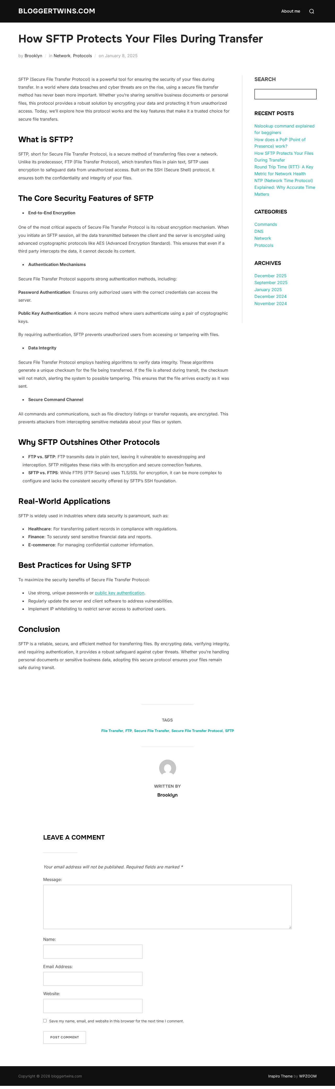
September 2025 (271, 282)
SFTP (229, 730)
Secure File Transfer (151, 730)
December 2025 (270, 275)
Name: (49, 939)
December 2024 (270, 296)
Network (62, 55)
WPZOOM (308, 1076)
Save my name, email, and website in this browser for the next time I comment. (116, 1021)
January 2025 (268, 289)
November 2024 (270, 303)
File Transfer (112, 730)
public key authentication (119, 592)
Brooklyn (33, 55)
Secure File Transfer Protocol (197, 730)
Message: (52, 879)
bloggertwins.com (56, 11)
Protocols (82, 55)
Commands (265, 224)
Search (265, 79)
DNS (258, 231)
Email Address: (58, 966)
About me (290, 11)
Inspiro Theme (280, 1076)
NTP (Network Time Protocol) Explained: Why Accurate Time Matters (284, 187)
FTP (128, 730)
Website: (51, 993)
